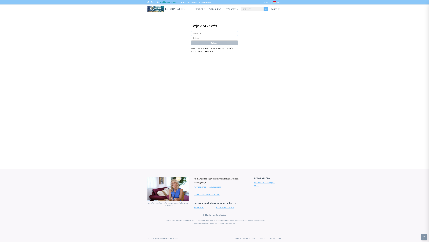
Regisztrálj (209, 51)
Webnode (160, 238)
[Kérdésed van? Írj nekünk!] (424, 237)
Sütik (176, 238)
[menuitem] (201, 9)
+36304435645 (206, 2)
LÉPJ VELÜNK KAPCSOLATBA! (207, 195)
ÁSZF (256, 186)
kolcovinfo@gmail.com (189, 2)
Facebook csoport (225, 207)
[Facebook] (148, 2)
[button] (266, 2)
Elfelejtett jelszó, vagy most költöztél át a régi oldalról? (212, 48)
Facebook (199, 207)
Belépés (214, 43)
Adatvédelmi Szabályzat (264, 183)
